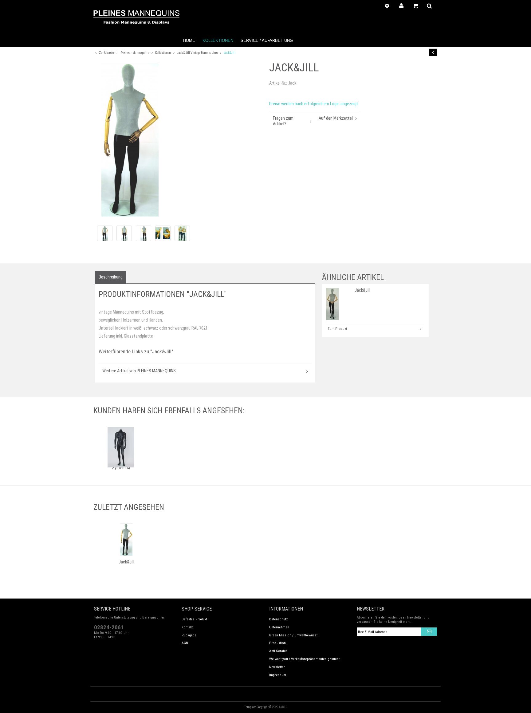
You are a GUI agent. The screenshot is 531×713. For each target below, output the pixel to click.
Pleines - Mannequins (135, 52)
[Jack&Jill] (179, 140)
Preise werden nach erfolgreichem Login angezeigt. (314, 103)
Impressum (277, 675)
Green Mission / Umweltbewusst (293, 635)
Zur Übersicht (107, 52)
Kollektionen (163, 52)
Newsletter (277, 667)
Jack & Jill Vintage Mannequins (197, 52)
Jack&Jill (229, 52)
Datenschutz (278, 619)
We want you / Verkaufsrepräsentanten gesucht (304, 659)
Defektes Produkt (194, 619)
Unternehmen (279, 627)
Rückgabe (189, 635)
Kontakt (187, 627)
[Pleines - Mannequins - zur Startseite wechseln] (136, 17)
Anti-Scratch (278, 651)
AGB (185, 643)
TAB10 (283, 707)
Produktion (277, 643)
